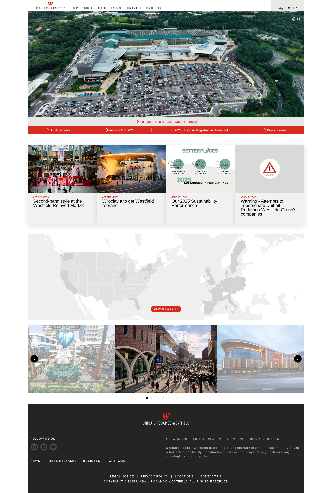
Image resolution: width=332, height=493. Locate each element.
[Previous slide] (34, 359)
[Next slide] (298, 359)
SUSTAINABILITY (133, 8)
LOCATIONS (184, 476)
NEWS (160, 8)
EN (289, 8)
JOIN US (149, 8)
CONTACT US (211, 476)
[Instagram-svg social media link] (44, 447)
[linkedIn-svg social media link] (34, 447)
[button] (209, 386)
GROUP (75, 8)
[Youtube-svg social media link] (53, 447)
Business (91, 460)
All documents (60, 130)
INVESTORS (116, 8)
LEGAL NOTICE (122, 476)
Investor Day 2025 (122, 130)
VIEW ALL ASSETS (166, 309)
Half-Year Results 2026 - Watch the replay (169, 122)
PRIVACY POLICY (155, 476)
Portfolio (116, 460)
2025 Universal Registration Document (201, 130)
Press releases (277, 130)
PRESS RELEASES (62, 460)
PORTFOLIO (87, 8)
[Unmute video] (293, 18)
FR (293, 8)
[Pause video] (298, 18)
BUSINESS (101, 8)
